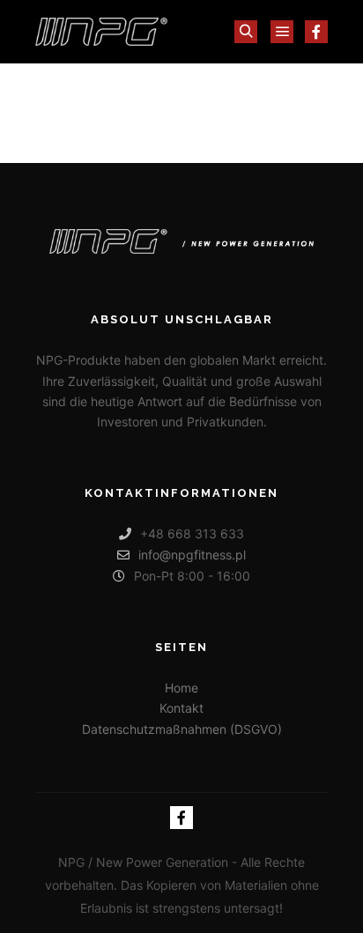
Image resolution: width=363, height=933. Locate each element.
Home (181, 687)
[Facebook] (316, 31)
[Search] (245, 31)
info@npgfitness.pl (192, 554)
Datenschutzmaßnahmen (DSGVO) (182, 729)
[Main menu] (281, 31)
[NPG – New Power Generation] (101, 31)
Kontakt (181, 707)
